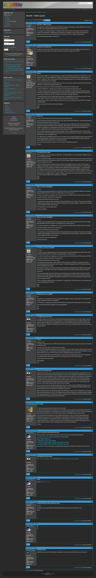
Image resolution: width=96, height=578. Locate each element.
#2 (91, 45)
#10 (91, 315)
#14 (91, 430)
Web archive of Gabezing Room (45, 458)
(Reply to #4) (39, 150)
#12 (91, 368)
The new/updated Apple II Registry (13, 66)
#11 (91, 337)
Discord (8, 19)
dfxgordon (6, 99)
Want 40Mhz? (40, 446)
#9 (91, 292)
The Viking (6, 95)
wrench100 (6, 83)
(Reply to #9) (39, 315)
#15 (91, 454)
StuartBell (29, 504)
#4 (91, 114)
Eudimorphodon (31, 404)
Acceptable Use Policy (10, 112)
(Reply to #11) (39, 368)
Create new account (10, 45)
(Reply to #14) (42, 454)
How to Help (14, 133)
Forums (9, 9)
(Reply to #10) (39, 337)
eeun (28, 47)
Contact (90, 9)
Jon (27, 317)
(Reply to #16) (41, 501)
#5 (91, 150)
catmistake (29, 433)
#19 (91, 547)
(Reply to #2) (41, 71)
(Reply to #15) (41, 477)
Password (6, 42)
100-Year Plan (84, 9)
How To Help (77, 9)
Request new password (11, 47)
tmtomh (28, 74)
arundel (28, 25)
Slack (8, 23)
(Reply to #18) (41, 547)
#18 (91, 523)
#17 (91, 501)
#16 (91, 477)
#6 (91, 185)
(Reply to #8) (39, 292)
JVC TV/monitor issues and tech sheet (14, 68)
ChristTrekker (30, 550)
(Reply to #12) (39, 402)
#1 (91, 22)
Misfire (8, 21)
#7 (91, 215)
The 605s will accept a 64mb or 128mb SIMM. (52, 437)
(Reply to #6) (39, 215)
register (32, 19)
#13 (91, 402)
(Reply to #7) (39, 246)
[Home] (13, 7)
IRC (8, 16)
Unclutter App (17, 55)
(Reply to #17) (41, 523)
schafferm (6, 86)
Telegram (9, 24)
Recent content (8, 32)
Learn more (6, 26)
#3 (91, 71)
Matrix (8, 18)
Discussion (33, 12)
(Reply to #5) (39, 185)
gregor (5, 90)
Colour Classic (41, 12)
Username (6, 38)
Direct (9, 55)
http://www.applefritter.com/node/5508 (69, 458)
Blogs (6, 105)
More (23, 73)
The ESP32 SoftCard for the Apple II (14, 64)
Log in (27, 19)
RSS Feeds (7, 109)
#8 (91, 246)
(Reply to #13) (42, 430)
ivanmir (28, 187)
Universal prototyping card (10, 88)
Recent (13, 9)
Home (5, 9)
